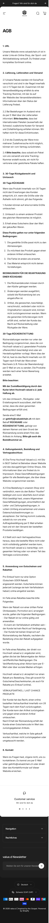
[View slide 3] (26, 809)
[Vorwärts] (45, 3)
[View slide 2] (22, 809)
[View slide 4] (29, 809)
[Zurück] (4, 3)
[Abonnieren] (39, 897)
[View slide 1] (19, 809)
